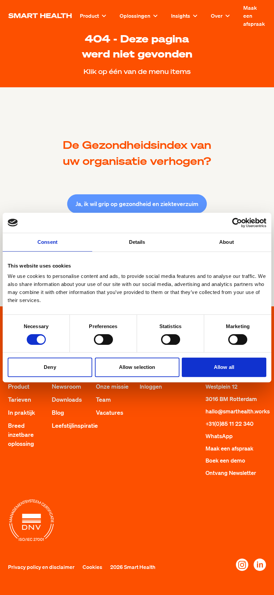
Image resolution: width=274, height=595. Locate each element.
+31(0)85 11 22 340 (230, 423)
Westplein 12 (222, 386)
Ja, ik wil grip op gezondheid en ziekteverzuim (137, 203)
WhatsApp (219, 435)
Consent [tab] (47, 242)
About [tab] (226, 242)
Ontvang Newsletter (231, 472)
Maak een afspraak (254, 15)
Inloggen (151, 386)
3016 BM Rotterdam (231, 398)
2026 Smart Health (132, 567)
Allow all (224, 367)
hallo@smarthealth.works (238, 411)
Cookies (92, 567)
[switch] (103, 339)
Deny (50, 367)
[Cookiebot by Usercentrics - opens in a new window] (237, 223)
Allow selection (137, 367)
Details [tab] (137, 242)
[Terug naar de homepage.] (40, 15)
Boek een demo (225, 460)
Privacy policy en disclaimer (41, 567)
